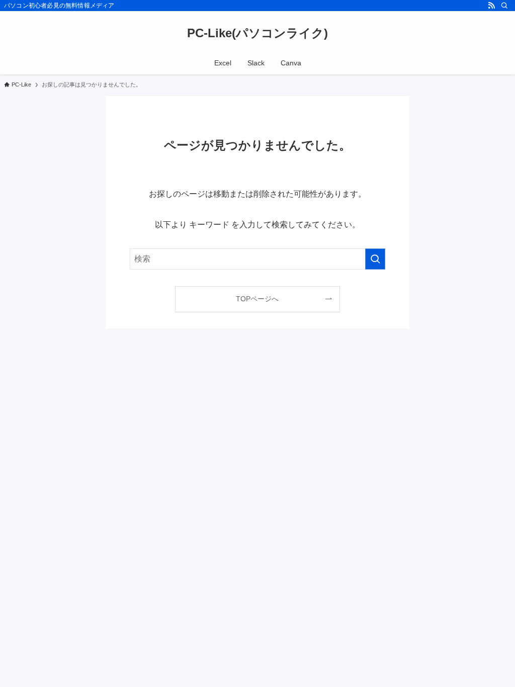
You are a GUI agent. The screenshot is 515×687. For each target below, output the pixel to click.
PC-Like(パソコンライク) (257, 33)
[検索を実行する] (375, 259)
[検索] (504, 5)
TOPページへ (257, 299)
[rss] (491, 5)
